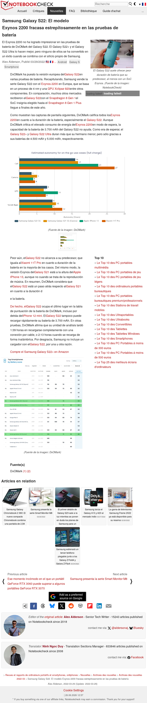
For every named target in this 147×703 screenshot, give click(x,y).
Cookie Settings (73, 690)
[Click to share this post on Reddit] (71, 605)
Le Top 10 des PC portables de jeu (119, 272)
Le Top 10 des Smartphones (115, 338)
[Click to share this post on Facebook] (33, 606)
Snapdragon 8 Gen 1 (62, 98)
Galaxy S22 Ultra (40, 134)
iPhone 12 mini (32, 316)
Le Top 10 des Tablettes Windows (118, 333)
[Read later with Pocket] (80, 605)
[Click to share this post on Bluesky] (52, 606)
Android (62, 62)
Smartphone (11, 67)
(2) (28, 471)
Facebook (137, 657)
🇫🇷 (51, 62)
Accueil (22, 11)
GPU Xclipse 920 (59, 89)
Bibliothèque (89, 11)
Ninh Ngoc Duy (52, 646)
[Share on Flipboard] (89, 605)
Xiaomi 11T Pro (31, 263)
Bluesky (138, 628)
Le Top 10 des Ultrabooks (113, 319)
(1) (24, 471)
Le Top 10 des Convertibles (114, 324)
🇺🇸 (47, 62)
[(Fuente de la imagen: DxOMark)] (66, 187)
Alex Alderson (73, 617)
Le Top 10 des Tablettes (112, 329)
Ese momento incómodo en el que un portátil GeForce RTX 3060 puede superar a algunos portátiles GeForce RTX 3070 (36, 583)
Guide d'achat (111, 11)
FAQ (72, 11)
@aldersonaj (119, 628)
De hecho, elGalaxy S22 (25, 306)
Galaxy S (74, 62)
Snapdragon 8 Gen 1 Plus (64, 103)
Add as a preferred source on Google (71, 596)
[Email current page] (108, 606)
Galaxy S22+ (18, 134)
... (143, 11)
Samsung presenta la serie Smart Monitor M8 (98, 579)
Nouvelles (56, 11)
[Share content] (25, 606)
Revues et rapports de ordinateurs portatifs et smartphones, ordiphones (41, 675)
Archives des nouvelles (104, 675)
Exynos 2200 (49, 84)
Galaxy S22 (72, 74)
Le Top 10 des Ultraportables (115, 315)
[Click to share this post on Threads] (42, 606)
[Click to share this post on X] (61, 605)
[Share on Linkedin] (99, 605)
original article (53, 617)
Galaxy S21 (41, 272)
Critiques (38, 11)
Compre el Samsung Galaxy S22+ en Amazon (39, 352)
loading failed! (94, 93)
